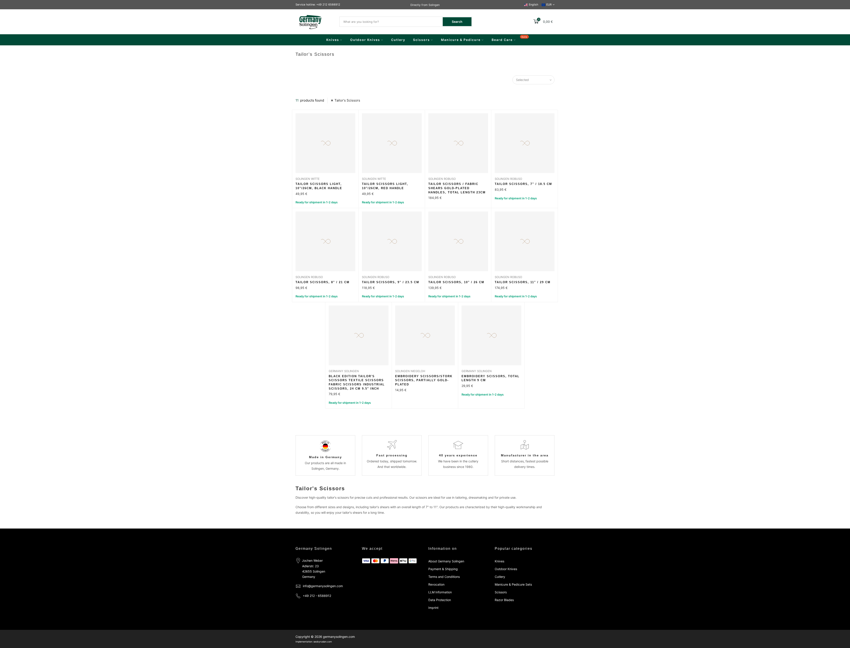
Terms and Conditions (444, 577)
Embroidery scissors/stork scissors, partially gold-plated (423, 380)
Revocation (436, 584)
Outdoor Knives (365, 40)
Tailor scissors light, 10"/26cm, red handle (385, 186)
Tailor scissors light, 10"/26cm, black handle (319, 186)
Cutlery (398, 40)
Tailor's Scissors (347, 100)
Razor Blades (504, 600)
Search (457, 21)
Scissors (421, 40)
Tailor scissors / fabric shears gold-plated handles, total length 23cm (457, 188)
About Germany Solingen (446, 561)
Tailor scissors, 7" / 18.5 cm (523, 184)
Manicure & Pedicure (461, 40)
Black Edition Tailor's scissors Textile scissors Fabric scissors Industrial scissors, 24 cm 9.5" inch (357, 382)
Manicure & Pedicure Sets (513, 584)
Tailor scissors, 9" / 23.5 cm (390, 282)
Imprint (433, 608)
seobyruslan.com (322, 641)
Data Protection (439, 600)
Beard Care (502, 40)
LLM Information (440, 592)
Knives (332, 40)
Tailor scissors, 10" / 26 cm (456, 282)
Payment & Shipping (443, 569)
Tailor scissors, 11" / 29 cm (523, 282)
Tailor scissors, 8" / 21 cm (323, 282)
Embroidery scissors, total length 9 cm (491, 378)
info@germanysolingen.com (323, 586)
